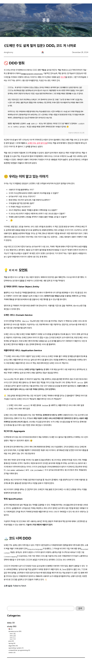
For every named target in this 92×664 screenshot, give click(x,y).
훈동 (46, 20)
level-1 (12, 633)
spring (11, 643)
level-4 (12, 639)
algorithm (12, 646)
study (9, 626)
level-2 (12, 635)
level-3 (12, 637)
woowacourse (13, 631)
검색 (80, 608)
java (10, 641)
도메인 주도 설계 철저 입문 (37, 143)
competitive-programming (18, 650)
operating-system (15, 648)
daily (9, 623)
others (11, 652)
